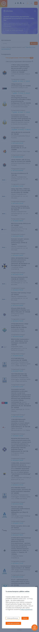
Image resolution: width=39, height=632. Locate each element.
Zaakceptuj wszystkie (13, 623)
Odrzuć (25, 618)
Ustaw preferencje (12, 618)
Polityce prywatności (26, 609)
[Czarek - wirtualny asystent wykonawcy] (34, 627)
